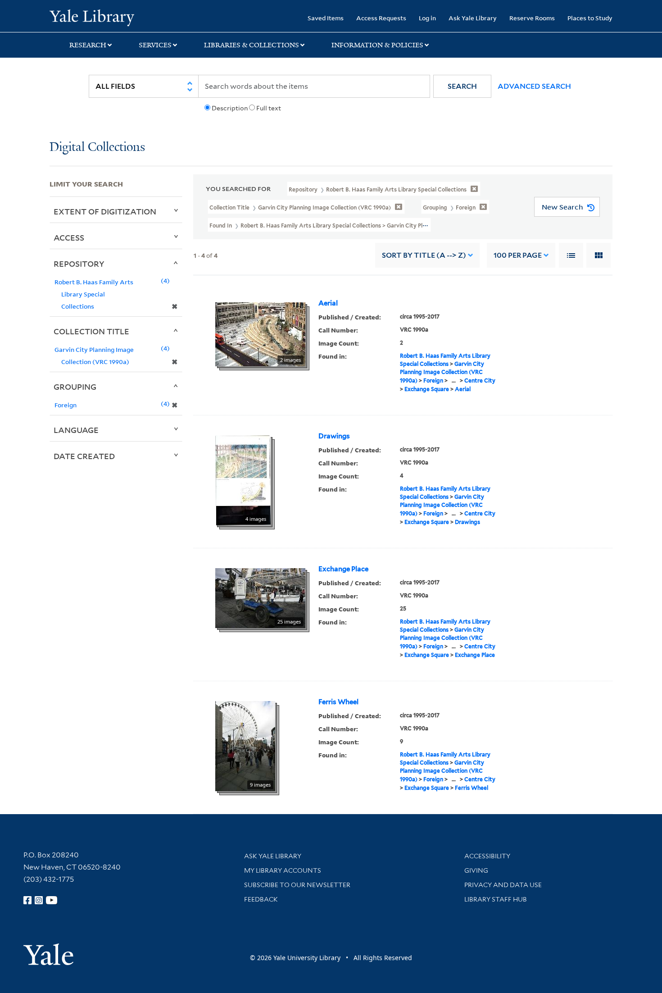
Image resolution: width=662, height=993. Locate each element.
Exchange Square (426, 389)
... (454, 380)
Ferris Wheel (338, 702)
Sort (424, 255)
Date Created (84, 456)
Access (69, 237)
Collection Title (91, 331)
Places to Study (589, 18)
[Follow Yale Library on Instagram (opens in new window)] (39, 900)
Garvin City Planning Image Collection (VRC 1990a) (442, 372)
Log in (427, 18)
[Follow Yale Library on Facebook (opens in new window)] (27, 900)
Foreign (433, 380)
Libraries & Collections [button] (251, 45)
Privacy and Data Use (503, 884)
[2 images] (260, 334)
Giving (476, 870)
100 (518, 255)
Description (230, 108)
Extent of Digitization (105, 211)
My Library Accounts (282, 870)
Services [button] (155, 45)
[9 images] (245, 746)
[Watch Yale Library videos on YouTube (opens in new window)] (52, 900)
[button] (462, 86)
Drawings (334, 436)
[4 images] (243, 480)
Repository (79, 263)
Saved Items (326, 18)
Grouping (75, 386)
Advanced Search (534, 86)
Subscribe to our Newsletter (297, 884)
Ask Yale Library (473, 18)
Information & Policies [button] (377, 45)
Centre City (479, 380)
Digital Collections (97, 148)
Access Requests (381, 18)
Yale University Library (92, 17)
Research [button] (87, 45)
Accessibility (487, 856)
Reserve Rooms (532, 18)
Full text (268, 108)
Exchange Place (343, 569)
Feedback (261, 899)
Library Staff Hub (495, 899)
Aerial (328, 303)
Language (76, 429)
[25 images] (260, 597)
